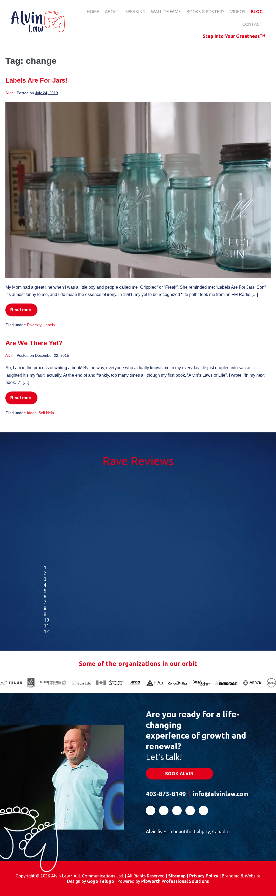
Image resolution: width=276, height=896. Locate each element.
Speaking (135, 11)
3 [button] (45, 579)
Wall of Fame (166, 11)
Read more (22, 312)
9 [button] (45, 614)
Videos (237, 11)
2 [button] (45, 573)
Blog (257, 11)
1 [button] (45, 567)
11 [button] (46, 625)
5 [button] (45, 590)
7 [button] (45, 602)
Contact (252, 24)
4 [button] (45, 585)
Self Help (46, 413)
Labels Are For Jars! (36, 80)
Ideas (31, 413)
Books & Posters (206, 11)
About (112, 11)
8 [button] (45, 608)
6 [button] (45, 596)
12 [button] (46, 631)
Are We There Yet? (34, 343)
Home (93, 11)
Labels (49, 325)
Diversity (34, 325)
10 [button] (46, 619)
